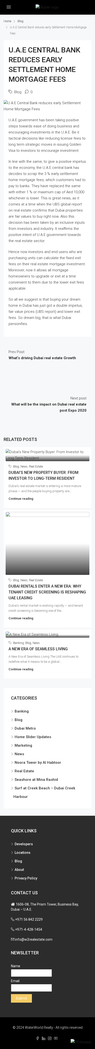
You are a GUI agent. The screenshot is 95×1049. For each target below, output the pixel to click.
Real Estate (36, 466)
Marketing (23, 745)
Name (15, 966)
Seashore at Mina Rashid (36, 779)
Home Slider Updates (33, 737)
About (19, 870)
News (24, 466)
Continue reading (21, 498)
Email (15, 981)
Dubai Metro (25, 728)
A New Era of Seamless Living (38, 649)
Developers (24, 844)
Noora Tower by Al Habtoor (38, 762)
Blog (20, 21)
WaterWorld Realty (39, 1027)
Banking (18, 643)
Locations (22, 853)
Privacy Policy (26, 878)
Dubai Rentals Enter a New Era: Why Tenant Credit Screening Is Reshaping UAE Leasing (47, 592)
